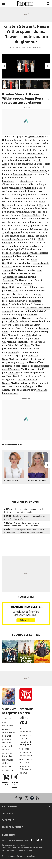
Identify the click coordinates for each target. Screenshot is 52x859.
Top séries (7, 813)
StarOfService (38, 848)
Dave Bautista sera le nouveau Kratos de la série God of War (24, 517)
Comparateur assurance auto (13, 845)
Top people (8, 820)
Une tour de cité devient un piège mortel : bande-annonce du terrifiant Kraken (24, 524)
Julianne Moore (26, 156)
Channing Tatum (22, 174)
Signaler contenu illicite (26, 856)
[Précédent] (4, 66)
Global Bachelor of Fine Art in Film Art (17, 848)
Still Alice (13, 290)
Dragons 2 (8, 269)
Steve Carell (26, 180)
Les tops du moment (12, 827)
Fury (22, 362)
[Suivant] (47, 66)
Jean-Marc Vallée (31, 215)
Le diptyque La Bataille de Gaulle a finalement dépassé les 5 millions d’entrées (24, 531)
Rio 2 (27, 345)
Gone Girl (13, 372)
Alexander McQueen (12, 239)
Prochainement (10, 806)
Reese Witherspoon (37, 480)
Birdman (12, 352)
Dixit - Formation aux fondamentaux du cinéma (20, 850)
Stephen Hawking (11, 252)
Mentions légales (8, 856)
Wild (41, 204)
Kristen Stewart (11, 480)
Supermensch (10, 276)
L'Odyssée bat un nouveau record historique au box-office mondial (23, 510)
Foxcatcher (8, 180)
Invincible (13, 321)
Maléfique (28, 386)
